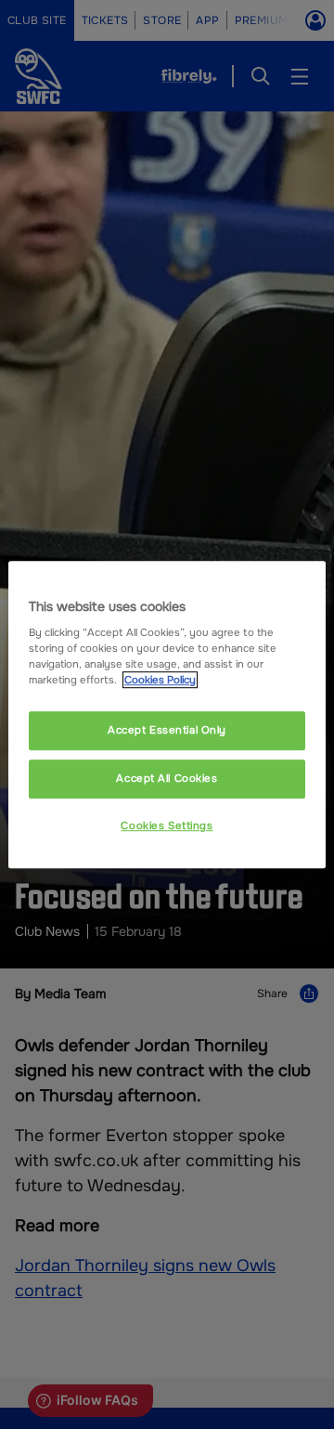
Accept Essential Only (167, 730)
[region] (167, 715)
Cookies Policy (160, 679)
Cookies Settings (166, 825)
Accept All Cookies (166, 778)
